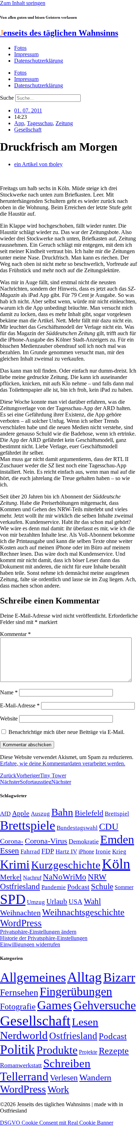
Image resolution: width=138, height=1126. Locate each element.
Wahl (92, 901)
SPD (12, 899)
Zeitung (64, 123)
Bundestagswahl (77, 827)
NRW (97, 876)
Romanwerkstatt (21, 1065)
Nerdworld (24, 1035)
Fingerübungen (76, 991)
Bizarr (119, 977)
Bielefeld (89, 813)
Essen (9, 850)
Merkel (11, 877)
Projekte (88, 1052)
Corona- (11, 841)
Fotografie (18, 1006)
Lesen (85, 1022)
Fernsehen (19, 992)
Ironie (103, 851)
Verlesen (64, 1077)
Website (9, 719)
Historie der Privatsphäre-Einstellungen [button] (43, 938)
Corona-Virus (46, 840)
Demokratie (84, 841)
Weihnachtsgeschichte (83, 912)
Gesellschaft (27, 130)
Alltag (84, 977)
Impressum (26, 54)
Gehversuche (104, 1005)
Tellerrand (24, 1076)
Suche (7, 98)
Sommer (124, 887)
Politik (17, 1049)
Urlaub (56, 901)
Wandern (95, 1077)
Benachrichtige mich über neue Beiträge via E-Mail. (66, 732)
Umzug (36, 902)
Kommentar (15, 634)
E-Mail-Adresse (20, 705)
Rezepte (114, 1051)
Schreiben (67, 1063)
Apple (20, 813)
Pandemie (53, 887)
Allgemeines (33, 977)
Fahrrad (30, 851)
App (19, 123)
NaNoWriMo (64, 877)
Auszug (40, 813)
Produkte (56, 1050)
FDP (47, 851)
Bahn (62, 812)
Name (9, 692)
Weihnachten (20, 912)
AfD (5, 813)
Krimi (15, 864)
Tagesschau (40, 123)
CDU (109, 827)
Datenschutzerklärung (38, 61)
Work (58, 1089)
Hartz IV (66, 851)
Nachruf (32, 878)
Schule (102, 886)
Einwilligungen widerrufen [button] (30, 944)
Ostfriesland (20, 886)
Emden (117, 839)
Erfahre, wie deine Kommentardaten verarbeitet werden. (62, 763)
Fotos (20, 48)
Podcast (78, 887)
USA (75, 901)
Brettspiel (117, 813)
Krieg (119, 851)
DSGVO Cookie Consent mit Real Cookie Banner (56, 1123)
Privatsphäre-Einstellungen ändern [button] (38, 932)
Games (54, 1005)
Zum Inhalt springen (22, 3)
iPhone (86, 851)
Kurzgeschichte (65, 865)
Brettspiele (27, 825)
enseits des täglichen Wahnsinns (59, 32)
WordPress (21, 923)
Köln (116, 864)
